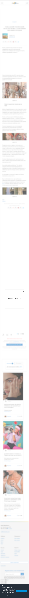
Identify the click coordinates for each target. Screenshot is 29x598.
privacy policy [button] (5, 595)
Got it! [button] (21, 591)
